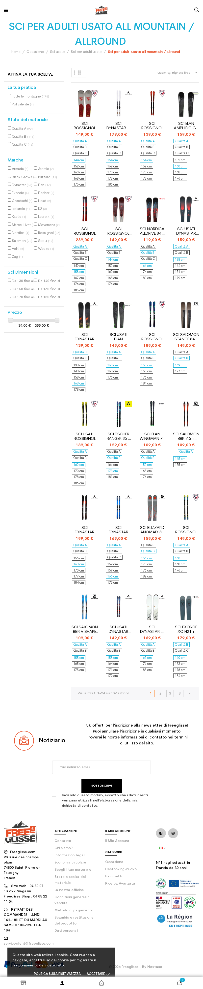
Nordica (20, 233)
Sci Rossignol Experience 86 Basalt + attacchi (85, 231)
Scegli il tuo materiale (72, 870)
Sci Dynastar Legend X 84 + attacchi (85, 530)
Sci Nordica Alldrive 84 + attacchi (152, 231)
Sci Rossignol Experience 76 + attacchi (85, 126)
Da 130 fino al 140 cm (24, 281)
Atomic (46, 169)
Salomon (22, 241)
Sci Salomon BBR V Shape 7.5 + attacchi (85, 629)
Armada (20, 169)
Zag (17, 257)
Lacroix (46, 217)
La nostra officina (69, 890)
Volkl (18, 249)
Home (101, 983)
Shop (23, 983)
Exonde (20, 193)
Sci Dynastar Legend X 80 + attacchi (118, 530)
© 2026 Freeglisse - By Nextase (135, 967)
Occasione (114, 862)
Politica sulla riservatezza (57, 974)
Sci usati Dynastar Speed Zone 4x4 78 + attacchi (186, 231)
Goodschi (22, 201)
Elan (44, 185)
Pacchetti (113, 876)
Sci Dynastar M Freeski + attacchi (118, 126)
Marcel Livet (23, 225)
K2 (42, 209)
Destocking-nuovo (121, 869)
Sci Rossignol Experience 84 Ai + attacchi (152, 337)
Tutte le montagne (30, 96)
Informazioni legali (69, 855)
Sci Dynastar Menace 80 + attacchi (85, 337)
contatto (62, 841)
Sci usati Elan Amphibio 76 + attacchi (118, 337)
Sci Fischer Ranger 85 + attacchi (118, 436)
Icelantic (21, 209)
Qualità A (22, 129)
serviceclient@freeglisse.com (28, 944)
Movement (49, 225)
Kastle (19, 217)
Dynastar (22, 185)
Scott (45, 241)
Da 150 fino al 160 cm (24, 289)
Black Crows (24, 177)
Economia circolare (70, 862)
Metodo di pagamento (73, 910)
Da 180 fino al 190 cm (50, 297)
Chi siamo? (63, 848)
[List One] (75, 72)
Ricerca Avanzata (120, 884)
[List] (79, 72)
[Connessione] (62, 982)
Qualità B (23, 137)
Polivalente (23, 104)
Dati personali (66, 931)
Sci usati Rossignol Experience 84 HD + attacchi (85, 436)
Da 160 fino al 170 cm (50, 289)
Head (44, 201)
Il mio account (117, 841)
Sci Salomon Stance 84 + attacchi (186, 337)
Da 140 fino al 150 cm (50, 281)
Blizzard (47, 177)
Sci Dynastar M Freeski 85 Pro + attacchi (152, 629)
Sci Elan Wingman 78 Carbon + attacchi (152, 436)
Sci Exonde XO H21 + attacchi (186, 629)
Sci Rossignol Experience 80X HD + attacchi (186, 530)
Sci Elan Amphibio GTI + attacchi (186, 126)
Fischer (46, 193)
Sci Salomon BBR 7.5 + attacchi (186, 436)
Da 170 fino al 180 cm (24, 297)
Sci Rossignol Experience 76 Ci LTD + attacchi (152, 126)
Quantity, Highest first (178, 72)
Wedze (46, 249)
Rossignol (49, 233)
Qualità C (22, 145)
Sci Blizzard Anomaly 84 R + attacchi (152, 530)
